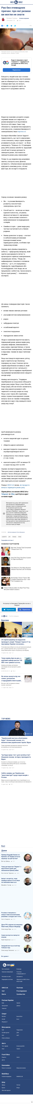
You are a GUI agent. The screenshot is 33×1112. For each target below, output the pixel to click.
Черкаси (4, 1008)
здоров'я (4, 536)
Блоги (4, 994)
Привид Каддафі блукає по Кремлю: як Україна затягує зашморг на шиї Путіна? (10, 856)
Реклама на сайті (6, 976)
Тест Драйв (5, 1046)
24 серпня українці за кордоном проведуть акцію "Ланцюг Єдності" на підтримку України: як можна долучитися (15, 642)
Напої (18, 1057)
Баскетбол (19, 1016)
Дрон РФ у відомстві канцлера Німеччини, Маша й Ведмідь (11, 925)
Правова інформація (7, 971)
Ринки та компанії (6, 1068)
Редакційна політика (7, 540)
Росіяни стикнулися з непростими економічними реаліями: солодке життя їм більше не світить (11, 914)
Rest (3, 846)
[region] (16, 102)
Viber (13, 494)
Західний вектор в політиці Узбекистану (10, 947)
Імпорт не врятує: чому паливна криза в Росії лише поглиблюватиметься (10, 880)
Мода (18, 1087)
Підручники (20, 1030)
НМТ (18, 1035)
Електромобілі (20, 1046)
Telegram (5, 494)
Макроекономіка (21, 1068)
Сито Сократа (5, 919)
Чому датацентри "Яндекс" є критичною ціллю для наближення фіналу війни (11, 868)
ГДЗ (3, 1030)
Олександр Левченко (7, 950)
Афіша (3, 1085)
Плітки (18, 1085)
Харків (18, 1003)
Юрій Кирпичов (5, 940)
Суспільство (21, 994)
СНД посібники (6, 1038)
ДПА (18, 1032)
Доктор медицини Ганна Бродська (16, 532)
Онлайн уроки (5, 1032)
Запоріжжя (5, 1005)
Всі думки (4, 956)
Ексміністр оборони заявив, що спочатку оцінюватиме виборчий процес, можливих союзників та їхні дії (13, 763)
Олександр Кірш (6, 929)
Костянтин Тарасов (7, 873)
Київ (3, 1003)
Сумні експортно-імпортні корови (10, 936)
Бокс (18, 1019)
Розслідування (22, 991)
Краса (3, 1087)
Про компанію (5, 969)
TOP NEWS (5, 719)
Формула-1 (5, 1021)
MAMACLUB (20, 1076)
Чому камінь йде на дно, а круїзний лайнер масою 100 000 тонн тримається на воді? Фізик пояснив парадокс (11, 660)
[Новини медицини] (4, 616)
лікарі (19, 536)
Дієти (3, 1060)
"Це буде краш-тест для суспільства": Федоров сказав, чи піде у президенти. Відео (16, 757)
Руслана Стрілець (12, 18)
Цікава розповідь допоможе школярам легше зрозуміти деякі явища (11, 666)
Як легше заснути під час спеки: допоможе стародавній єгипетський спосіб (11, 678)
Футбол (4, 1016)
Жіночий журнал (6, 1090)
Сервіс (18, 1048)
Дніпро (18, 1005)
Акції (3, 1048)
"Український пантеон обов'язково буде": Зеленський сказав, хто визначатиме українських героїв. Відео (16, 740)
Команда (19, 969)
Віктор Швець (5, 861)
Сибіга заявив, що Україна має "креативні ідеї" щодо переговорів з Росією (14, 775)
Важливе (5, 620)
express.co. (22, 132)
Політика (20, 988)
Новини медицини (24, 18)
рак (9, 536)
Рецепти (4, 1057)
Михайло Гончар (6, 885)
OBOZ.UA (10, 485)
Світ (3, 991)
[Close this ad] (32, 1102)
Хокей (3, 1019)
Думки (4, 850)
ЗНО (3, 1035)
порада (14, 536)
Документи (20, 976)
